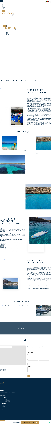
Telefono (29, 357)
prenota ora (25, 150)
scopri (20, 139)
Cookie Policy (4, 406)
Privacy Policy (4, 405)
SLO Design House (7, 400)
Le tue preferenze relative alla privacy (29, 422)
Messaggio (29, 366)
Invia (29, 376)
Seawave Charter (7, 401)
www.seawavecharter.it (45, 288)
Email (40, 357)
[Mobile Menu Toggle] (1, 1)
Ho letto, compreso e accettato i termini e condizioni (36, 373)
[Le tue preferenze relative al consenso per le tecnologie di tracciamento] (49, 422)
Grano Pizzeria (7, 399)
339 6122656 (4, 369)
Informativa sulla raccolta (16, 422)
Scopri (3, 153)
